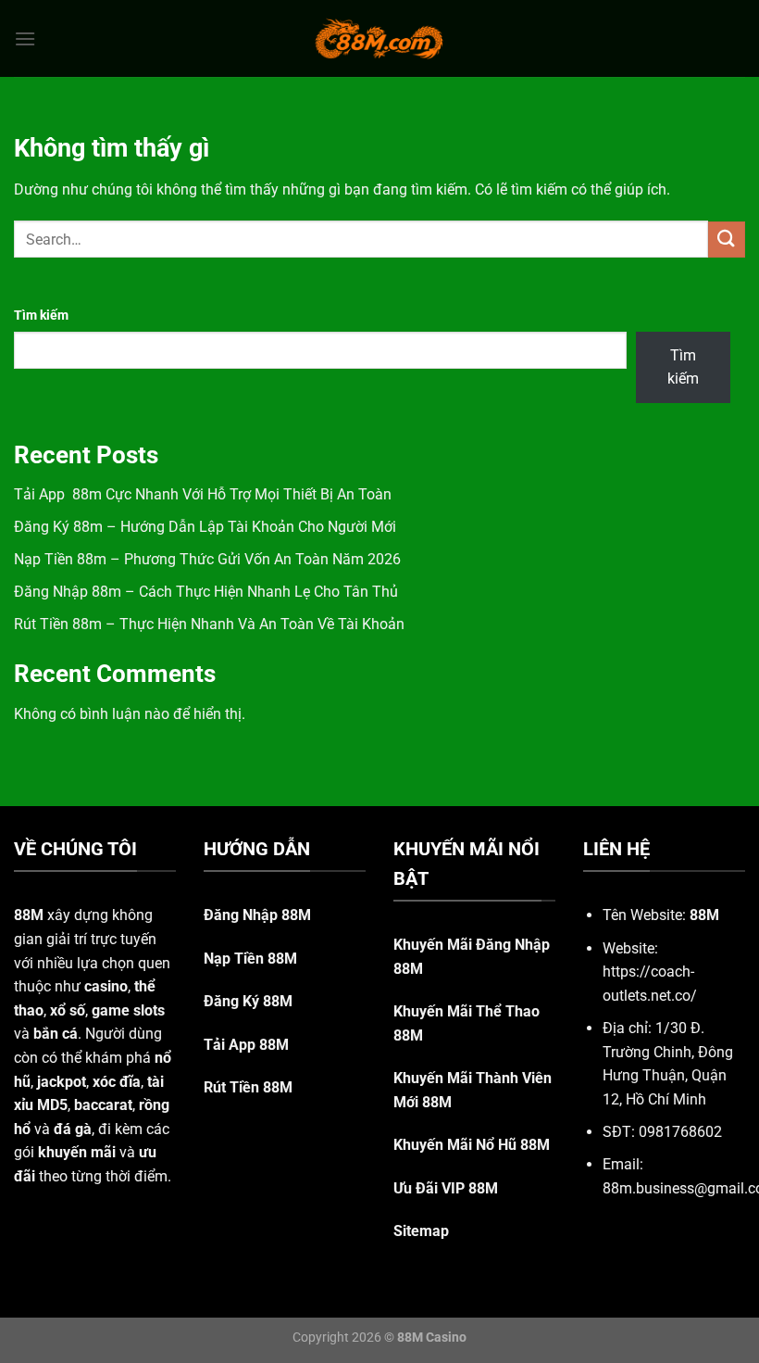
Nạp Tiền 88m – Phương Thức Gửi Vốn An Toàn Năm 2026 (207, 559)
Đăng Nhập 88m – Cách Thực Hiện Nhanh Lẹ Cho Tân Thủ (206, 591)
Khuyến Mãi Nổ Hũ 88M (471, 1145)
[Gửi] (726, 239)
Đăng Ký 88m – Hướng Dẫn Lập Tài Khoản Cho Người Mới (205, 527)
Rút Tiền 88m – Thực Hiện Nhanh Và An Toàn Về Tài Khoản (209, 624)
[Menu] (25, 38)
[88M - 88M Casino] (379, 38)
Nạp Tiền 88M (250, 958)
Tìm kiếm (41, 315)
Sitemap (421, 1231)
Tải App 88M (246, 1045)
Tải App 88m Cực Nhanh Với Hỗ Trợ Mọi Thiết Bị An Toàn (203, 494)
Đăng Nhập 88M (257, 915)
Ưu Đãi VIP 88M (445, 1188)
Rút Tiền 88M (248, 1087)
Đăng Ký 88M (248, 1001)
